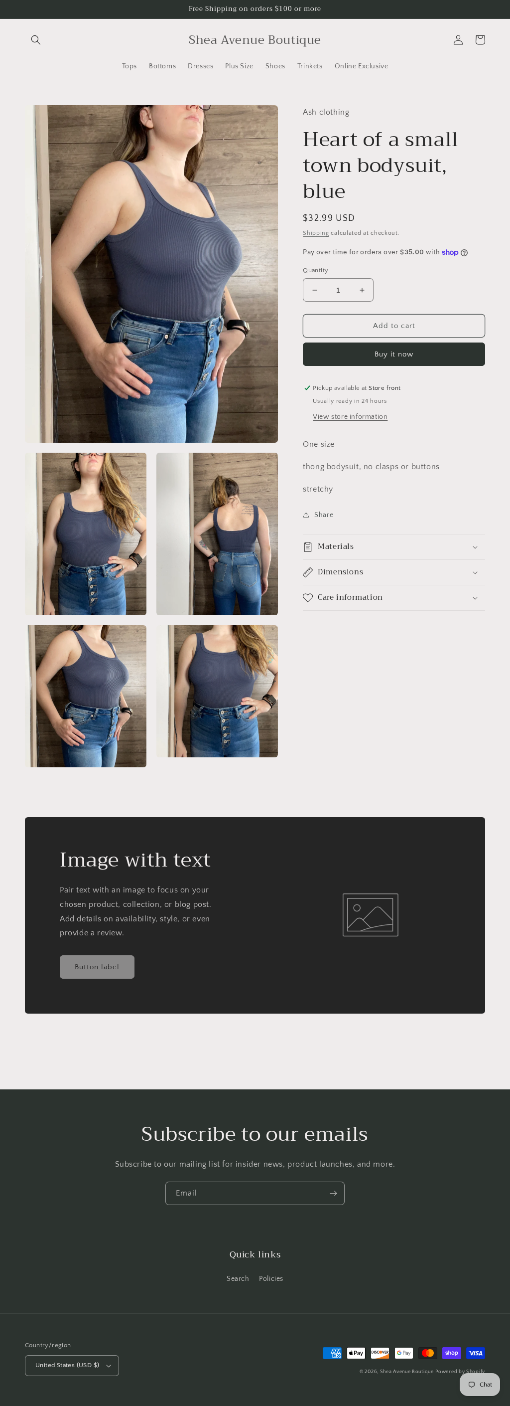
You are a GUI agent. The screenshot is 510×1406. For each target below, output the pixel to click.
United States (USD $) (67, 1365)
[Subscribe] (333, 1193)
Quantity (315, 270)
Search (238, 1279)
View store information (350, 417)
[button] (36, 40)
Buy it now (394, 354)
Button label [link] (97, 967)
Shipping (316, 233)
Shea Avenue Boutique (407, 1372)
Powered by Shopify (460, 1372)
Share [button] (323, 515)
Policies (271, 1279)
